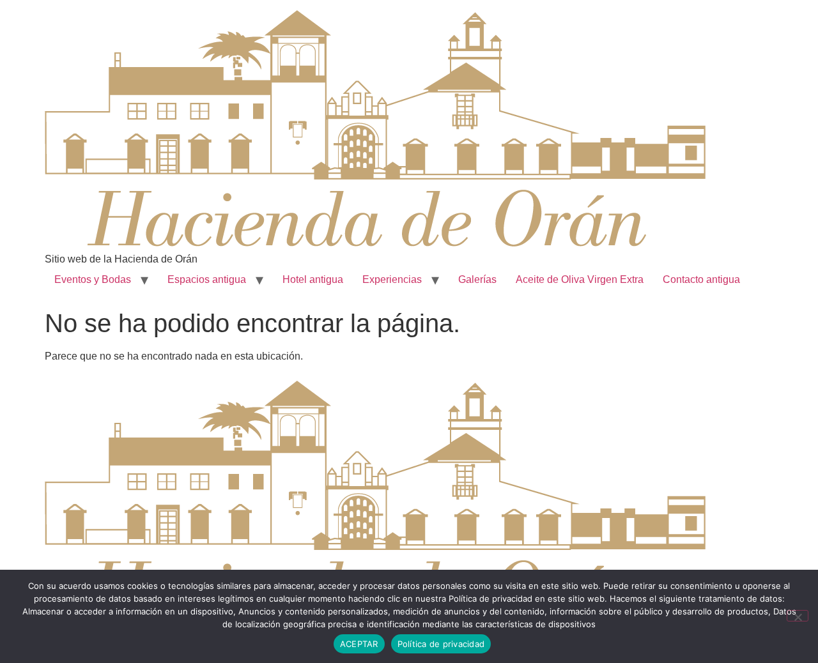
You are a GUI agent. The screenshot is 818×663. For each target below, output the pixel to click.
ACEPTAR (359, 644)
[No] (797, 615)
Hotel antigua (312, 279)
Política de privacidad (441, 644)
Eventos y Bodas (92, 279)
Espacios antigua (206, 279)
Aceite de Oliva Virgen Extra (580, 279)
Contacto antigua (701, 279)
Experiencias (392, 279)
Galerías (477, 279)
